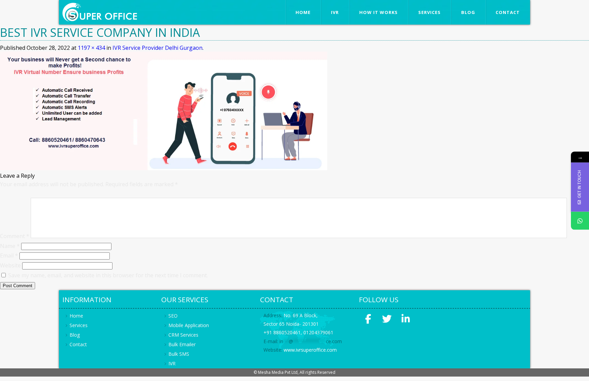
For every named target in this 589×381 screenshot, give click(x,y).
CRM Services (183, 335)
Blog (468, 12)
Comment (14, 236)
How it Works (378, 12)
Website (10, 265)
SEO (173, 315)
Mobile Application (188, 325)
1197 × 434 (91, 48)
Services (429, 12)
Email (9, 255)
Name (10, 246)
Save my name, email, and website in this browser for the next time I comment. (108, 275)
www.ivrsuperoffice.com (310, 350)
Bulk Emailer (182, 344)
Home (303, 12)
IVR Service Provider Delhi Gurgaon (157, 48)
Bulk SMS (178, 354)
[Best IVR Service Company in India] (163, 168)
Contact (508, 12)
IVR (335, 12)
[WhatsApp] (580, 220)
